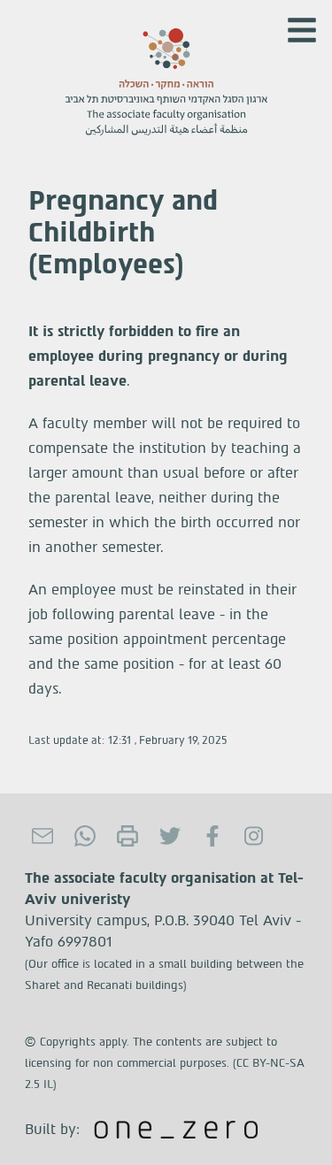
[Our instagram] (255, 836)
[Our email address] (42, 836)
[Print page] (127, 836)
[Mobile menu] (302, 30)
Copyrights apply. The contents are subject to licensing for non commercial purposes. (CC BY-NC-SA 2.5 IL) (165, 1063)
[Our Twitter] (170, 836)
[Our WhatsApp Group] (85, 836)
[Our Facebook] (212, 836)
